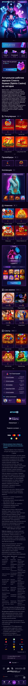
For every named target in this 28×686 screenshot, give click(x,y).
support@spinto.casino (14, 656)
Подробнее (14, 283)
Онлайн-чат (12, 658)
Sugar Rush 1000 (10, 388)
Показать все (21, 652)
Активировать (10, 69)
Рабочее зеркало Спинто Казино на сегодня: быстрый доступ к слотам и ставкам (13, 445)
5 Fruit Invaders (10, 377)
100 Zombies (9, 385)
